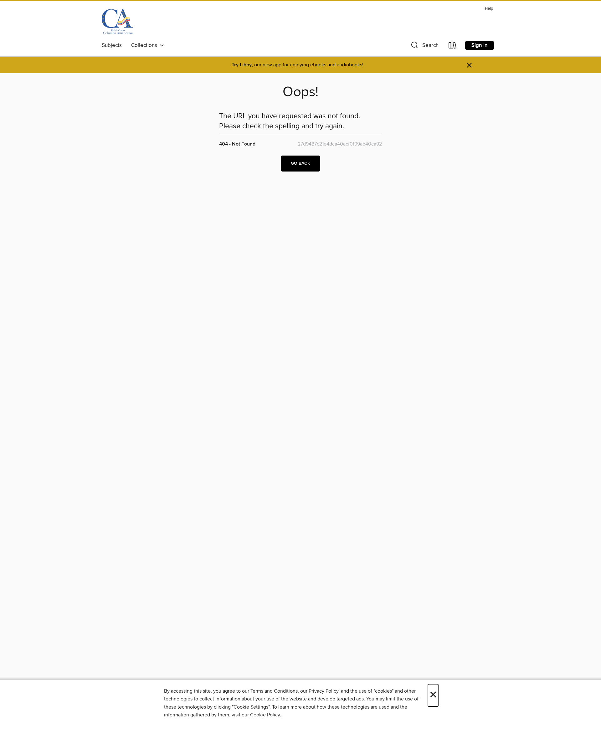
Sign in (479, 45)
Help (489, 8)
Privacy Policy (323, 691)
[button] (424, 46)
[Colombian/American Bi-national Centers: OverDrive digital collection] (117, 21)
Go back (300, 163)
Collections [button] (145, 45)
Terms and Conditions (274, 691)
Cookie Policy (265, 715)
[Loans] (452, 46)
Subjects (112, 45)
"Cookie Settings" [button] (251, 707)
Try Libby (242, 65)
